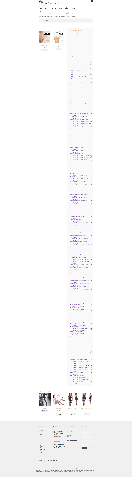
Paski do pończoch (74, 52)
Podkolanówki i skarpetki (60, 8)
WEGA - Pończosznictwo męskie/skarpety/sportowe (79, 377)
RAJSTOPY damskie (74, 42)
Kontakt (41, 452)
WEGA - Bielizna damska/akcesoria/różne (77, 82)
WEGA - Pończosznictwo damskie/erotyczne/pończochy (80, 89)
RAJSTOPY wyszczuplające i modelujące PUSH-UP (78, 76)
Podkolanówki (73, 54)
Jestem (83, 438)
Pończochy (73, 56)
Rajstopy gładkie (74, 60)
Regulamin (42, 440)
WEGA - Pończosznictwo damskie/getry (77, 93)
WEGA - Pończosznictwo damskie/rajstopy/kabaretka (79, 178)
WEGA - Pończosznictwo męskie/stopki (77, 381)
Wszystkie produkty (66, 8)
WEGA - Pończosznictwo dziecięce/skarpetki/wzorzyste (79, 365)
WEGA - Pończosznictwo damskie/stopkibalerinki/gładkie (80, 348)
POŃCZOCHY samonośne (74, 68)
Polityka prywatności (42, 460)
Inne (70, 36)
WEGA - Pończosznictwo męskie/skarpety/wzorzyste (79, 379)
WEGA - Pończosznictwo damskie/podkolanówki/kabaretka (80, 103)
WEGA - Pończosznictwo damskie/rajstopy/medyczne (79, 259)
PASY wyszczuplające (73, 46)
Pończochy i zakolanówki (54, 8)
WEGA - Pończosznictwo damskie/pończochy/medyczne (80, 140)
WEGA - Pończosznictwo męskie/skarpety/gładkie (78, 367)
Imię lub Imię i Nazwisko (85, 431)
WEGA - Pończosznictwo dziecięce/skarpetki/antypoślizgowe (80, 361)
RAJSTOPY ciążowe (73, 72)
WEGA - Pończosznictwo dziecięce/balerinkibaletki (79, 356)
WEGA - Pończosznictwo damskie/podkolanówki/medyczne (80, 121)
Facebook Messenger (73, 440)
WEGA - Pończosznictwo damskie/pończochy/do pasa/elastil (80, 131)
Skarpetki (73, 64)
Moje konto (42, 430)
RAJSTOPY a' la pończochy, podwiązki (76, 70)
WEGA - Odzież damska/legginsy (75, 87)
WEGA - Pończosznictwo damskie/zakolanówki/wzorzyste (80, 354)
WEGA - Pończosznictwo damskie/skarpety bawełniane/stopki (81, 339)
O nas (41, 432)
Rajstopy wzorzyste (74, 62)
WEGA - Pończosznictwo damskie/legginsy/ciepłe (78, 95)
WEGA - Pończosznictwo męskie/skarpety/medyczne (79, 369)
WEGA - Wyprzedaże (73, 383)
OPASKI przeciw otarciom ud (75, 38)
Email (71, 431)
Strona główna (44, 11)
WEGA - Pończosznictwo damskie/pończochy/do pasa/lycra (80, 133)
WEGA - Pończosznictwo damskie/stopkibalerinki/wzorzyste (80, 350)
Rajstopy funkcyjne (74, 58)
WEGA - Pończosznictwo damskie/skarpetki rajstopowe (79, 298)
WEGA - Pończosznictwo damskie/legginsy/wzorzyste (79, 99)
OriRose (71, 40)
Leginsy (72, 50)
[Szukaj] (92, 1)
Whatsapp (72, 435)
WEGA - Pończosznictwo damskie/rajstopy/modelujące (79, 261)
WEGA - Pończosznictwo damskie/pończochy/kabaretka (80, 138)
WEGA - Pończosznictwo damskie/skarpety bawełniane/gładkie (81, 328)
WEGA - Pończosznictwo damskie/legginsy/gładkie (79, 97)
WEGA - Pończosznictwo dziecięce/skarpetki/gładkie (79, 363)
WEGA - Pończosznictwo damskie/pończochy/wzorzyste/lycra (81, 155)
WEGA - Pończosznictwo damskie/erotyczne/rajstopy (79, 91)
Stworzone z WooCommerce (52, 460)
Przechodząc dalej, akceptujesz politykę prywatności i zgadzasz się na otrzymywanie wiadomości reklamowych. (87, 444)
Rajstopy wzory (72, 78)
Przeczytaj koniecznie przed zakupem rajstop (42, 445)
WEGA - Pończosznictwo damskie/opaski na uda (78, 101)
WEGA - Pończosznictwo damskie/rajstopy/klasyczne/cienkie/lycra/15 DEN (78, 187)
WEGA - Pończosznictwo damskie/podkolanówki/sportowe (80, 123)
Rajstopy (40, 8)
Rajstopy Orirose (46, 8)
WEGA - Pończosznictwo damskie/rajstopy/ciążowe (79, 157)
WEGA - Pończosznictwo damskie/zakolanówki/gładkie (79, 352)
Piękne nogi (72, 48)
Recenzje (73, 8)
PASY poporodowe (73, 44)
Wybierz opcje (44, 49)
